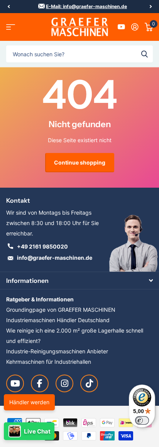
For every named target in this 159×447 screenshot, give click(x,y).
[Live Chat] (29, 431)
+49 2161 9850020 (42, 246)
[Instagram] (64, 383)
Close (79, 280)
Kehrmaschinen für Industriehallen (48, 361)
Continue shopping (79, 162)
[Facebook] (40, 383)
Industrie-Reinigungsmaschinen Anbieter (57, 351)
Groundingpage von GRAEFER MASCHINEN (60, 309)
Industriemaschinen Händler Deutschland (58, 320)
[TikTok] (89, 383)
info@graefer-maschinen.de (54, 257)
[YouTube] (15, 383)
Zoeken (144, 53)
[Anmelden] (135, 27)
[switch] (142, 420)
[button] (8, 6)
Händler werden (29, 402)
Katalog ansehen (10, 27)
